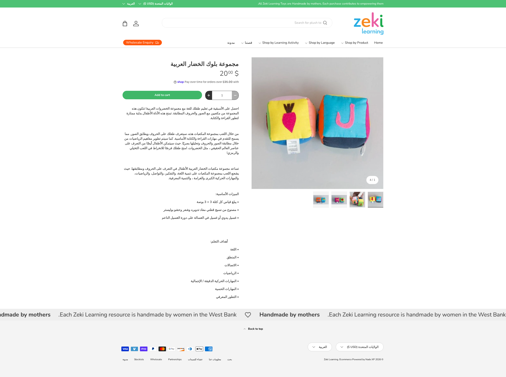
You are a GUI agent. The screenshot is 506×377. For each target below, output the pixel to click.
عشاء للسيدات (195, 359)
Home (378, 43)
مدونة (231, 43)
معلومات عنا (215, 359)
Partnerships (175, 359)
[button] (125, 23)
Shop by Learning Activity (280, 43)
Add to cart (162, 95)
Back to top (255, 329)
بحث (229, 359)
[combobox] (247, 22)
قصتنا (248, 43)
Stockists (139, 359)
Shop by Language (322, 43)
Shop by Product (356, 43)
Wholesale (156, 359)
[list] (317, 123)
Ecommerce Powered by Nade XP (357, 359)
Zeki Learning (331, 359)
